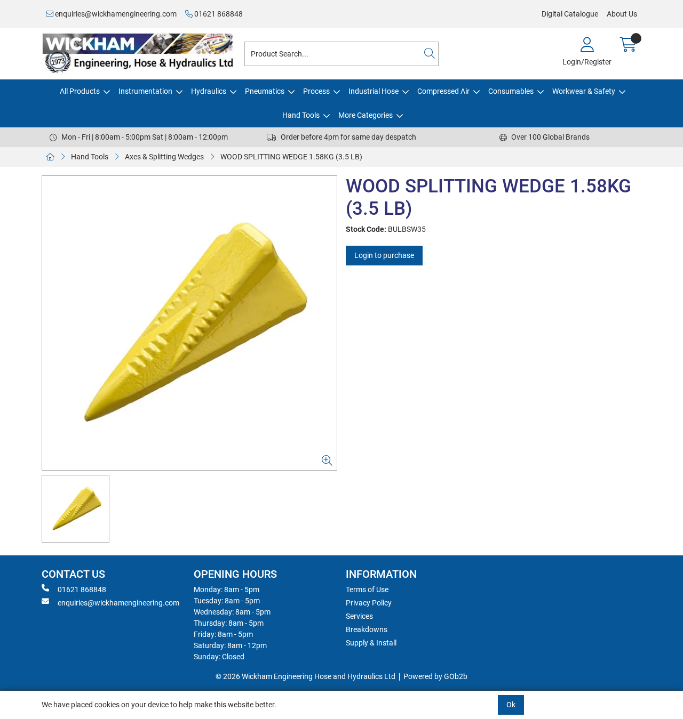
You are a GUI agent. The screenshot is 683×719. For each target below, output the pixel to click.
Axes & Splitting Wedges (164, 156)
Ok (510, 704)
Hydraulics (208, 91)
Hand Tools (301, 115)
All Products (80, 91)
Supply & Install (371, 643)
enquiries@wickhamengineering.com (115, 14)
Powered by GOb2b (435, 676)
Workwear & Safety (583, 91)
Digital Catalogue (570, 14)
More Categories (365, 115)
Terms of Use (367, 589)
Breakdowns (366, 629)
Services (359, 616)
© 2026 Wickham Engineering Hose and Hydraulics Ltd (305, 676)
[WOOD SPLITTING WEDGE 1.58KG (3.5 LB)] (189, 323)
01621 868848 (218, 14)
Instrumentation (145, 91)
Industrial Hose (373, 91)
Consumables (511, 91)
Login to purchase (384, 255)
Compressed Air (443, 91)
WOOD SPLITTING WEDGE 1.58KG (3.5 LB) (291, 156)
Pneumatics (264, 91)
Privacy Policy (369, 603)
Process (316, 91)
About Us (622, 14)
